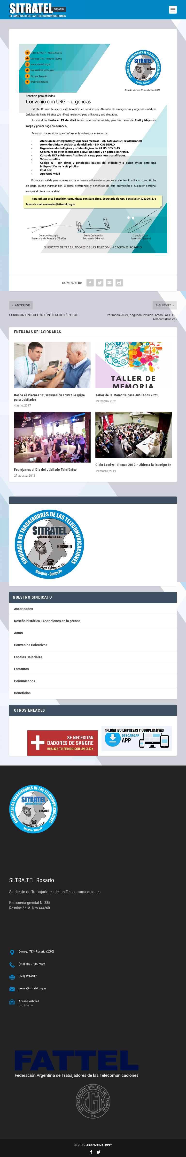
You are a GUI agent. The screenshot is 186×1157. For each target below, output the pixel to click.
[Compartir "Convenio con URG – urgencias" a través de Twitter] (100, 283)
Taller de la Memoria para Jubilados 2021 (126, 395)
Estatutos (21, 669)
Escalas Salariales (28, 657)
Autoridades (23, 609)
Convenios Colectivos (30, 645)
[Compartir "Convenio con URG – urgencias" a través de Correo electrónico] (109, 283)
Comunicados (24, 681)
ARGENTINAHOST (99, 1145)
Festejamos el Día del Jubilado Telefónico (45, 470)
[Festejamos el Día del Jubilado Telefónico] (52, 437)
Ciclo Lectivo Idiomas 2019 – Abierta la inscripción (133, 465)
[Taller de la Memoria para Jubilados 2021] (133, 365)
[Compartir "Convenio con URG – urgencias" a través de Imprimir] (119, 283)
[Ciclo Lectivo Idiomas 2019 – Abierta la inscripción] (133, 435)
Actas (18, 633)
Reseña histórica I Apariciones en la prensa (47, 621)
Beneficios (22, 693)
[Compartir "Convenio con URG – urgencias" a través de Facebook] (90, 283)
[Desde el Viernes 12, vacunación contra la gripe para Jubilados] (52, 365)
